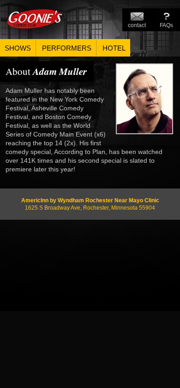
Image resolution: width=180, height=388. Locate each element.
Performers (66, 48)
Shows (18, 48)
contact (137, 25)
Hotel (114, 48)
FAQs (166, 25)
